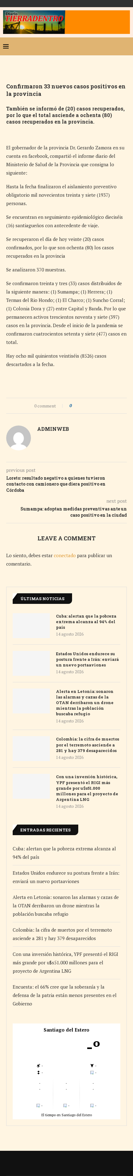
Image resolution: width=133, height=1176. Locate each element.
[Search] (127, 46)
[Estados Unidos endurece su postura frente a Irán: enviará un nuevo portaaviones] (31, 663)
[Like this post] (75, 406)
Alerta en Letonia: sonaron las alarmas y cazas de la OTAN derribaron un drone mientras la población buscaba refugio (85, 703)
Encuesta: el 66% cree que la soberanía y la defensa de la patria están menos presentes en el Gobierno (65, 995)
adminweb (53, 429)
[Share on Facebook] (82, 406)
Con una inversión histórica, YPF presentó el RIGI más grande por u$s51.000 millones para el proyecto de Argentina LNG (87, 788)
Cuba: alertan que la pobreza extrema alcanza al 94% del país (86, 621)
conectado (65, 555)
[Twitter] (96, 46)
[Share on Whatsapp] (93, 406)
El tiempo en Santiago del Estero (66, 1114)
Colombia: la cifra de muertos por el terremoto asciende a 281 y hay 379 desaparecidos (87, 744)
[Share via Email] (99, 406)
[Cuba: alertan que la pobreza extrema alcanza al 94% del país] (31, 625)
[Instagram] (106, 46)
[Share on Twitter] (87, 406)
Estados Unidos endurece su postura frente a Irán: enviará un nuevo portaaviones (87, 659)
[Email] (116, 46)
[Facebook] (86, 46)
